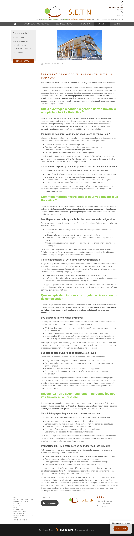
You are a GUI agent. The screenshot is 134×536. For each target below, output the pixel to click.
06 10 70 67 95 (104, 506)
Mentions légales (19, 509)
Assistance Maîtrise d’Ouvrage (36, 24)
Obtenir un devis (121, 529)
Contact (117, 24)
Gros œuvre (91, 530)
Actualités (102, 24)
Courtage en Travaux (64, 24)
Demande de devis (23, 61)
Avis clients (85, 24)
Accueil (15, 24)
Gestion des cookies (20, 520)
